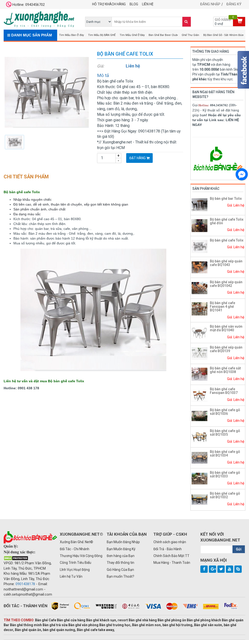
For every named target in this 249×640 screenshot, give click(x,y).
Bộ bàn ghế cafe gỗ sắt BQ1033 (225, 474)
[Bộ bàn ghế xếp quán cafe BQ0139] (199, 353)
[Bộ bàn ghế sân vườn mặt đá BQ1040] (199, 332)
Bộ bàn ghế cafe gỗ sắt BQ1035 (225, 432)
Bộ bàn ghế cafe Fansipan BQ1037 (224, 391)
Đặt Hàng (137, 158)
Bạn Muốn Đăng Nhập (123, 542)
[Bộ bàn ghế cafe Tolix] (47, 92)
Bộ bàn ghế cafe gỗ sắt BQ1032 (225, 495)
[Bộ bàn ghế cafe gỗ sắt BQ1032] (199, 499)
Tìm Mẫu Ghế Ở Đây (132, 35)
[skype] (238, 569)
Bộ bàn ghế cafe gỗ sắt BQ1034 (225, 453)
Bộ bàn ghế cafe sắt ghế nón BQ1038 (225, 370)
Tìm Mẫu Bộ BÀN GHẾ (102, 35)
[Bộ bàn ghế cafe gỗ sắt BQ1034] (199, 457)
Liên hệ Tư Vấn (71, 576)
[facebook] (204, 569)
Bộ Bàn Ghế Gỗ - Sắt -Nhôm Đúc (223, 35)
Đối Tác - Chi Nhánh (74, 549)
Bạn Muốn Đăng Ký (121, 549)
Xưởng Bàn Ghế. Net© (76, 542)
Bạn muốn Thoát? (120, 576)
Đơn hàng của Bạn (120, 556)
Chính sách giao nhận (169, 542)
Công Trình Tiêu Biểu (75, 563)
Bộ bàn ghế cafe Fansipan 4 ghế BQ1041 (222, 306)
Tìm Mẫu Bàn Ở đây (71, 35)
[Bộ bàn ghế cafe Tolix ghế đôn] (199, 225)
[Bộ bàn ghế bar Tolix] (199, 204)
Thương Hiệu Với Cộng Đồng (81, 556)
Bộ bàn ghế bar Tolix (226, 198)
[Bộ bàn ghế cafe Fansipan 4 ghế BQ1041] (199, 309)
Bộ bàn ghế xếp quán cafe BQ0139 (226, 349)
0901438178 (25, 584)
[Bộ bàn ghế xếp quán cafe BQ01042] (199, 288)
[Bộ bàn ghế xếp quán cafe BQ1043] (199, 267)
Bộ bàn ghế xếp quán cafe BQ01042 (226, 284)
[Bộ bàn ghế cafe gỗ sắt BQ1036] (199, 416)
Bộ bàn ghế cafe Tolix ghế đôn (226, 221)
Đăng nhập (210, 4)
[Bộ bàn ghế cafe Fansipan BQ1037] (199, 395)
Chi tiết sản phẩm (26, 177)
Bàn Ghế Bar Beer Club (163, 35)
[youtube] (229, 569)
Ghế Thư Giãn (190, 35)
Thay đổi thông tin (120, 563)
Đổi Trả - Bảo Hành (167, 549)
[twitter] (221, 569)
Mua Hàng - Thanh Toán (171, 563)
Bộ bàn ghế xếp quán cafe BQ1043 (226, 263)
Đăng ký (233, 4)
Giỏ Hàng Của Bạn (120, 570)
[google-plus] (212, 569)
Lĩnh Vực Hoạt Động (75, 570)
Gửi (238, 549)
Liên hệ (147, 4)
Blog (134, 4)
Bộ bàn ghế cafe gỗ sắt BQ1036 (225, 412)
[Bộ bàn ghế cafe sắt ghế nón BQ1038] (199, 374)
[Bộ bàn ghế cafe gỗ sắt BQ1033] (199, 478)
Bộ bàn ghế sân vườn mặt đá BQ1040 (226, 328)
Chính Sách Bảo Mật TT (171, 556)
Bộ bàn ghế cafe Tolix (226, 240)
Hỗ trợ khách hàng (109, 4)
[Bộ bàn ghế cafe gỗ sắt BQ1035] (199, 437)
